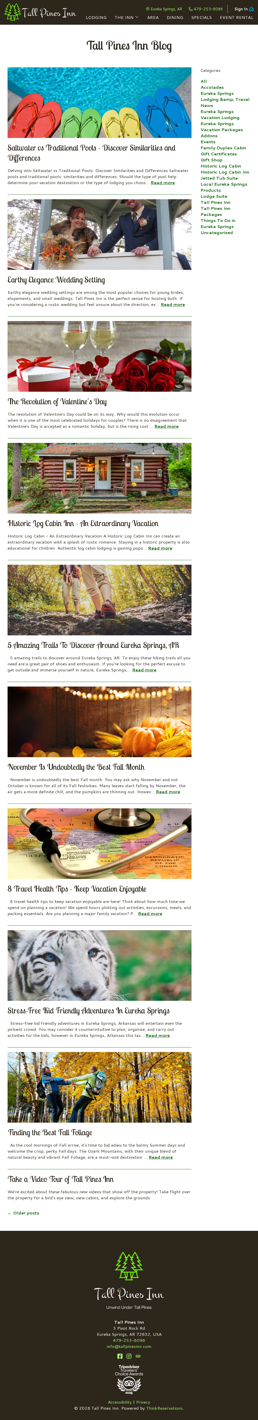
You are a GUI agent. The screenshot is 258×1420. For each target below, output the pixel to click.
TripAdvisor (138, 1356)
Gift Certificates (219, 154)
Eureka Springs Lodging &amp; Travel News (225, 99)
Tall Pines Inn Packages (215, 211)
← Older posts (23, 1213)
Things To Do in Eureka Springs (218, 223)
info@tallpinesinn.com (129, 1346)
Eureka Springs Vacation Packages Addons (222, 129)
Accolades (212, 87)
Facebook (119, 1356)
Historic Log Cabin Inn (225, 172)
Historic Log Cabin (221, 166)
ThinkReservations (164, 1408)
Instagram (129, 1356)
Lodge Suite (214, 196)
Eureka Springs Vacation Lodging (220, 114)
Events (208, 141)
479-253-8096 (208, 9)
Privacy (143, 1402)
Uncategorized (217, 232)
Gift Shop (211, 160)
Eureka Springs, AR (166, 9)
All (204, 81)
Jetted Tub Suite (219, 178)
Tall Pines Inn (215, 202)
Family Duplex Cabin (223, 148)
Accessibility (120, 1402)
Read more (163, 182)
